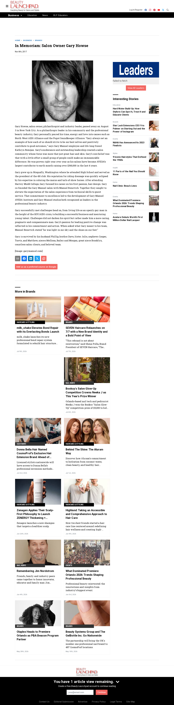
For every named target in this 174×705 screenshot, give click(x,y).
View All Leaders (136, 87)
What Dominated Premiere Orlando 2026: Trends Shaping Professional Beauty (128, 203)
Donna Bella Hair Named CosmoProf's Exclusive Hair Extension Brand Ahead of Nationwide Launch (34, 453)
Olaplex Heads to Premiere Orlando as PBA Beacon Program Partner (38, 635)
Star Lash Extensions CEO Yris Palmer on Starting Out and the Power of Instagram (129, 128)
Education (116, 105)
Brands (38, 40)
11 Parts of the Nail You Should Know (129, 173)
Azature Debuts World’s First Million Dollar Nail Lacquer (128, 218)
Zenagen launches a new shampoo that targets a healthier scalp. (35, 525)
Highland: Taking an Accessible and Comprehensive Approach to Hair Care (86, 514)
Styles (115, 153)
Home (17, 40)
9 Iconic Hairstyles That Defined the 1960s (129, 158)
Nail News (70, 383)
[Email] (17, 258)
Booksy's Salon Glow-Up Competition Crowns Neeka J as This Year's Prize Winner (86, 392)
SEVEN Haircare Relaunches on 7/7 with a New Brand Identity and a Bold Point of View (87, 331)
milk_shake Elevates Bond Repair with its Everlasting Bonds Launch (38, 329)
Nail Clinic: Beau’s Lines (125, 186)
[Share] (24, 258)
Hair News (21, 444)
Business (27, 40)
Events (115, 139)
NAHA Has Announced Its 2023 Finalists (128, 144)
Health (115, 168)
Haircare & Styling (26, 322)
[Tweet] (37, 258)
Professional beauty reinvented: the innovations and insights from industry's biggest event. (85, 587)
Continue (101, 692)
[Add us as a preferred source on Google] (43, 258)
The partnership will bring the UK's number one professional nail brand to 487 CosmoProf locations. (87, 644)
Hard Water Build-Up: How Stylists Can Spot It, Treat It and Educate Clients (129, 111)
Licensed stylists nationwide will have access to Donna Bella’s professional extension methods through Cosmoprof (35, 465)
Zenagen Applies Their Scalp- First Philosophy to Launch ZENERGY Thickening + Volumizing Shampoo (35, 514)
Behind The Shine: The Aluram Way (84, 451)
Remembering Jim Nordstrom (35, 571)
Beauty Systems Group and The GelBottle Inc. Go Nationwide (85, 633)
